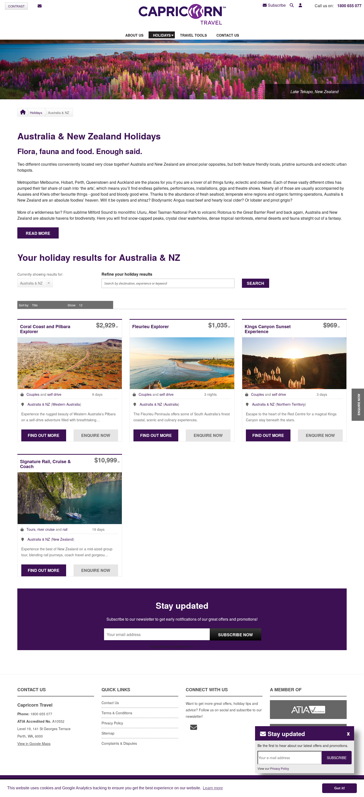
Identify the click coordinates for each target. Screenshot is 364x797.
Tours (30, 529)
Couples (32, 394)
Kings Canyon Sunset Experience (268, 329)
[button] (300, 5)
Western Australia (66, 404)
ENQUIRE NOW (359, 405)
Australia (171, 404)
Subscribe (277, 5)
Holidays (36, 112)
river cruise (46, 529)
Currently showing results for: (40, 274)
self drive (54, 394)
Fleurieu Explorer (150, 327)
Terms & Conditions (117, 712)
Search (255, 283)
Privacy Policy (203, 646)
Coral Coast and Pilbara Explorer (45, 329)
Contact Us (110, 702)
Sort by (23, 305)
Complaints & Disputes (119, 743)
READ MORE (38, 233)
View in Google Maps (34, 743)
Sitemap (108, 733)
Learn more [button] (213, 788)
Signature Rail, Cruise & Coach (45, 464)
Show (71, 305)
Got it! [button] (339, 788)
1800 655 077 (349, 5)
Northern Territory (291, 404)
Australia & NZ (38, 404)
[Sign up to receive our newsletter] (40, 6)
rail (65, 529)
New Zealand (62, 539)
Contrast (16, 6)
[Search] (292, 5)
